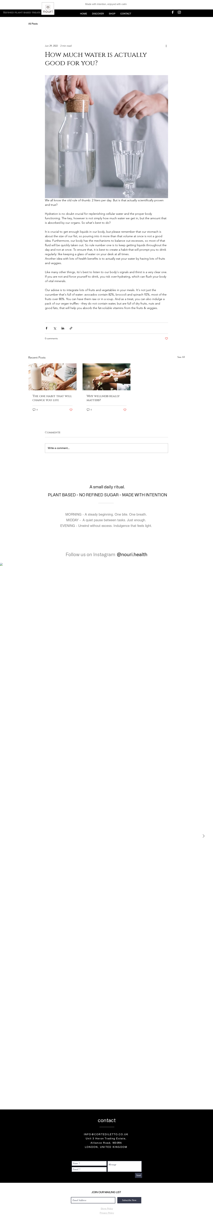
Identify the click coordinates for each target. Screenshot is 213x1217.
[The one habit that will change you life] (52, 376)
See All (181, 357)
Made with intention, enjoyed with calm (106, 4)
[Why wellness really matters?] (107, 376)
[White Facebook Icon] (173, 12)
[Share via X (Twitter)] (54, 328)
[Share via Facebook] (46, 328)
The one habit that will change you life (52, 398)
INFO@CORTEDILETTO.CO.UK (106, 1134)
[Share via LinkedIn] (62, 328)
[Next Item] (203, 836)
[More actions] (166, 46)
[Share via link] (71, 328)
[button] (98, 13)
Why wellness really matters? (103, 398)
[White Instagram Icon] (179, 12)
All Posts (33, 23)
